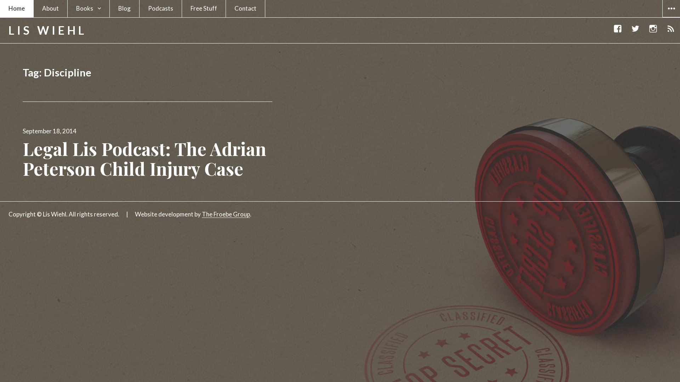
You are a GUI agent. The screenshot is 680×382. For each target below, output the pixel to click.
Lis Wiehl (47, 30)
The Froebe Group (226, 214)
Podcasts (160, 8)
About (50, 8)
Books (84, 8)
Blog (124, 8)
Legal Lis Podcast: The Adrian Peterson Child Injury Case (144, 158)
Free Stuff (204, 8)
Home (16, 8)
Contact (245, 8)
